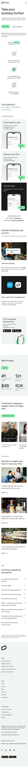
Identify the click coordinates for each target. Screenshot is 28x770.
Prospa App (15, 93)
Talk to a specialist (16, 26)
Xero (9, 304)
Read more (4, 492)
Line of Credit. (4, 271)
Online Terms (23, 743)
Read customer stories (8, 416)
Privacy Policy (4, 743)
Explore (21, 145)
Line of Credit (10, 78)
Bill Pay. (15, 304)
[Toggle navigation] (25, 2)
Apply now (18, 218)
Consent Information (14, 743)
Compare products (7, 116)
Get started (5, 26)
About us (5, 368)
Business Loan (15, 76)
